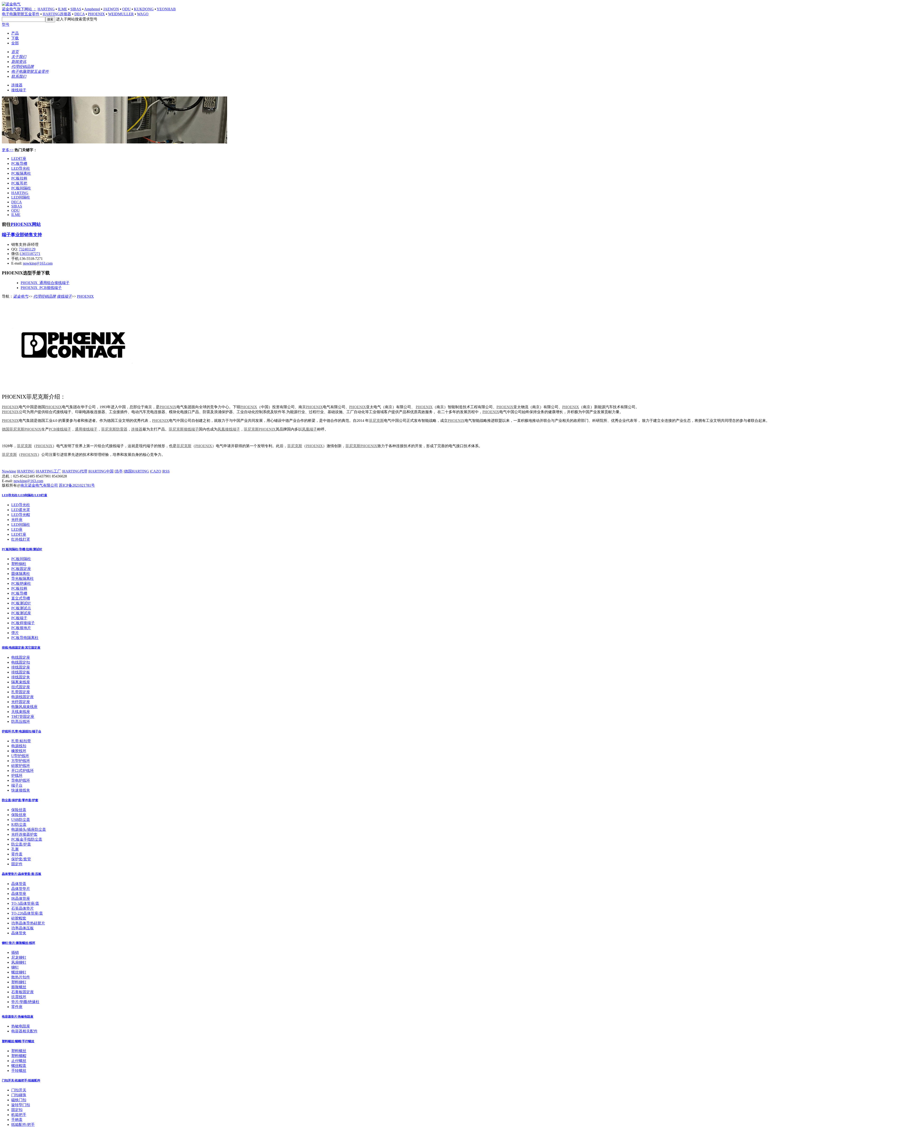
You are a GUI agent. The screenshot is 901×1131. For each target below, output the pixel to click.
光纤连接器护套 (24, 834)
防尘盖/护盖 (21, 844)
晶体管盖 (18, 884)
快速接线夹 (20, 790)
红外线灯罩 (20, 539)
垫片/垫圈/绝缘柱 (25, 1002)
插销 (15, 952)
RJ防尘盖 (19, 825)
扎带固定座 (20, 692)
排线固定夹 (20, 677)
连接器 (17, 85)
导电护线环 (20, 780)
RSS (166, 471)
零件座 (17, 1007)
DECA (79, 14)
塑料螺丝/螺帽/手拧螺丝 (18, 1041)
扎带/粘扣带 (21, 741)
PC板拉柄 (19, 178)
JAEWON (111, 9)
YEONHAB (166, 9)
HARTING (46, 9)
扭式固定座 (20, 687)
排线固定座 (20, 667)
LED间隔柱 (20, 197)
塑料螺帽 (18, 1056)
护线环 (17, 775)
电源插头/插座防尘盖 (28, 829)
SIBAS (75, 9)
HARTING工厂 (48, 471)
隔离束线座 (20, 682)
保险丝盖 (18, 810)
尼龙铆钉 (18, 957)
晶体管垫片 (20, 889)
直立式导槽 (20, 598)
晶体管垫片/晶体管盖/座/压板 (21, 874)
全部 (15, 43)
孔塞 (15, 849)
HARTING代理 (75, 471)
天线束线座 (20, 712)
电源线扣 (18, 746)
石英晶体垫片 (22, 908)
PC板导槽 (19, 163)
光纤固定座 (20, 702)
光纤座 (17, 520)
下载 (15, 38)
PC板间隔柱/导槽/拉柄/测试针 (22, 549)
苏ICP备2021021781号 (77, 485)
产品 (15, 33)
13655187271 (30, 254)
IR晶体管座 (20, 898)
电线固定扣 (20, 662)
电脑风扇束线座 (24, 707)
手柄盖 (17, 1120)
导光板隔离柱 (22, 579)
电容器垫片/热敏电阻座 (17, 1016)
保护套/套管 (21, 859)
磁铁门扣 (18, 1100)
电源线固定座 (22, 697)
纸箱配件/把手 (23, 1125)
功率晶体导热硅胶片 (28, 923)
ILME (62, 9)
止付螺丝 (18, 1061)
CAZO (156, 471)
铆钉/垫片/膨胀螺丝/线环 (18, 943)
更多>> (8, 150)
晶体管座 (18, 894)
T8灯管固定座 (22, 717)
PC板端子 (19, 618)
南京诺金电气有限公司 (39, 485)
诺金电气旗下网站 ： (19, 9)
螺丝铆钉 (18, 972)
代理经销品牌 (44, 296)
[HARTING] (114, 142)
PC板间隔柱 (21, 188)
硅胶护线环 (20, 766)
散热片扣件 (20, 977)
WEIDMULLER (121, 14)
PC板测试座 (21, 613)
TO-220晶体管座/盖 (27, 913)
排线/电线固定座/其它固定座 (21, 647)
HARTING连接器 (57, 14)
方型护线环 (20, 761)
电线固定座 (20, 657)
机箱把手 (18, 1115)
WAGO (143, 14)
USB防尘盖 (20, 820)
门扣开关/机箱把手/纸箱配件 (21, 1080)
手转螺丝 (18, 1071)
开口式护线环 (22, 771)
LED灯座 (18, 159)
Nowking (9, 471)
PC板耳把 (19, 183)
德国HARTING (136, 471)
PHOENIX (96, 14)
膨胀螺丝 (18, 987)
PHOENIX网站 (26, 224)
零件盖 (17, 854)
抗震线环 (18, 997)
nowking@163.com (38, 263)
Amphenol (92, 9)
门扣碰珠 (18, 1095)
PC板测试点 (21, 608)
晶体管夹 (18, 933)
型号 (5, 25)
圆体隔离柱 (20, 574)
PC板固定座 (21, 569)
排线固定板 (20, 672)
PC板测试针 (21, 603)
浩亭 (119, 471)
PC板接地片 (21, 628)
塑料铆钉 (18, 982)
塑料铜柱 (18, 564)
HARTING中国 (101, 471)
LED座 (17, 529)
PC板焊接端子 (23, 623)
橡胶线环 (18, 751)
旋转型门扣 (20, 1105)
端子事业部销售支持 (22, 234)
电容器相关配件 (24, 1031)
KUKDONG (144, 9)
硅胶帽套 (18, 918)
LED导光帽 (20, 515)
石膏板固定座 (22, 992)
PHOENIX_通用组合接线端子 (45, 283)
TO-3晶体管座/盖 (25, 903)
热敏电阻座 (20, 1026)
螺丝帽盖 (18, 1066)
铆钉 (15, 967)
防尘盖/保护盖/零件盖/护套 (20, 800)
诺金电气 (20, 296)
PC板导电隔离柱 (24, 638)
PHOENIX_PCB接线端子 (41, 288)
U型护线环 (20, 756)
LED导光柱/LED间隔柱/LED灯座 (24, 495)
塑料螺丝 (18, 1051)
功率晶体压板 (22, 928)
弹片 (15, 633)
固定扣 (17, 1110)
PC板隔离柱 (21, 173)
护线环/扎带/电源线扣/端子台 (21, 731)
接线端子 (18, 90)
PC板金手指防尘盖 (26, 839)
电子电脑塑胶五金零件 (20, 14)
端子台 (17, 785)
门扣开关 (18, 1090)
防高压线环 (20, 721)
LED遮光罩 (20, 510)
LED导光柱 (20, 168)
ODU (126, 9)
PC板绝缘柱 (21, 583)
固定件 (17, 864)
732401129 (27, 249)
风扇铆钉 (18, 962)
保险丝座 (18, 815)
